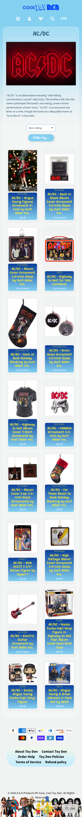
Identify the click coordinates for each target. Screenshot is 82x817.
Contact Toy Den (54, 751)
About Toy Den (26, 751)
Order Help (26, 756)
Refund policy (55, 762)
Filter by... (41, 138)
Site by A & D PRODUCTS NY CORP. (41, 802)
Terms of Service (28, 762)
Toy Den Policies (51, 756)
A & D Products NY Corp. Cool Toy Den (39, 793)
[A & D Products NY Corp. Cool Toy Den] (41, 7)
